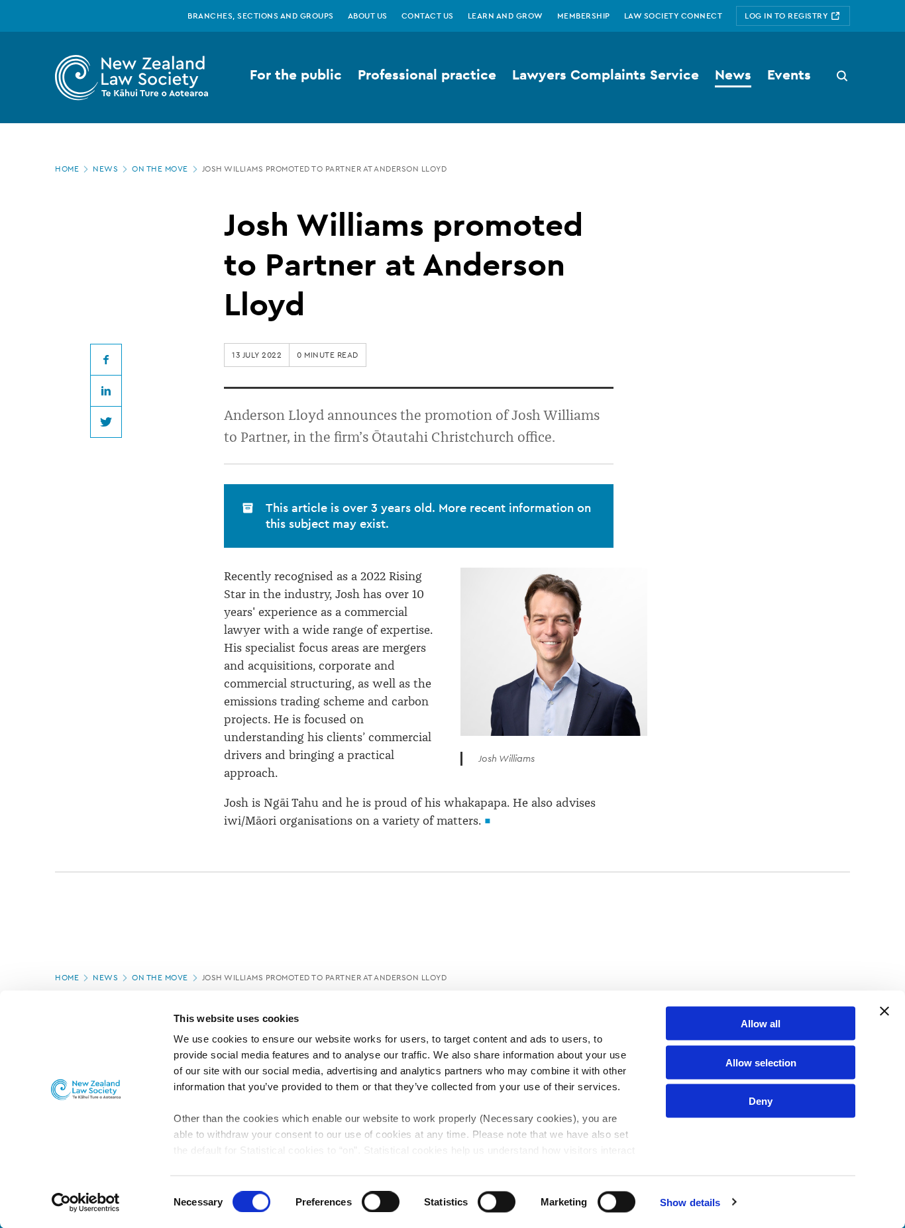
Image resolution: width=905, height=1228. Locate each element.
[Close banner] (884, 1011)
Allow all (760, 1023)
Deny (760, 1101)
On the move (160, 169)
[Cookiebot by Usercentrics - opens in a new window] (86, 1202)
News (105, 169)
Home (67, 169)
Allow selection (760, 1062)
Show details (690, 1201)
